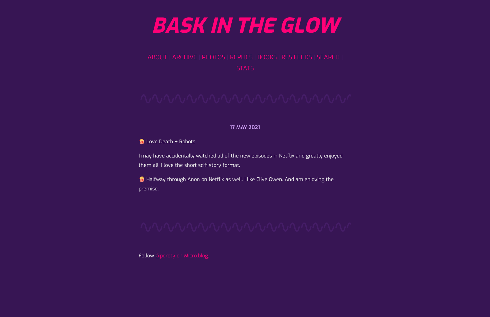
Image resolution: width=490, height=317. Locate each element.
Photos (213, 57)
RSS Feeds (297, 57)
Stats (245, 68)
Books (267, 57)
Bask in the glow (245, 25)
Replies (241, 57)
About (157, 57)
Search (328, 57)
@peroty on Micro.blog (181, 255)
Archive (184, 57)
